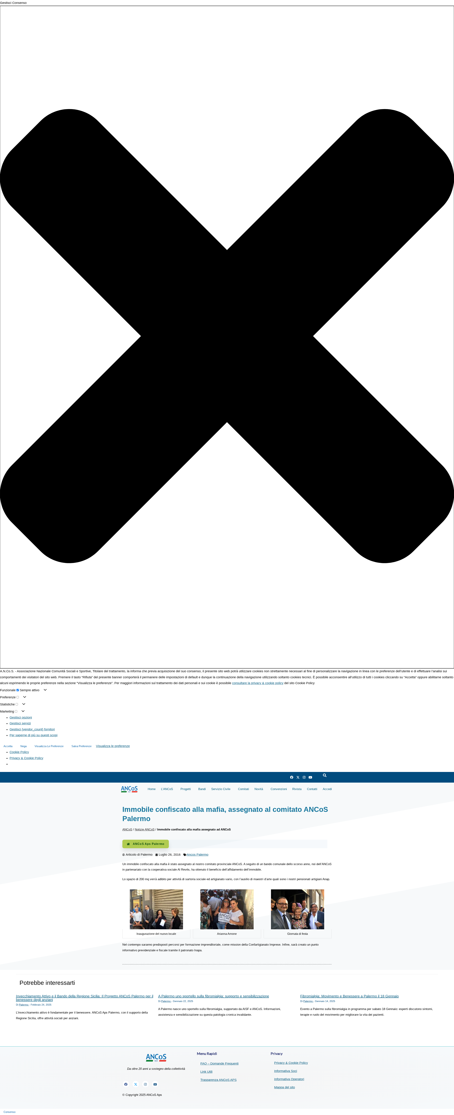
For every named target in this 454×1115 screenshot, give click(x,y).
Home (152, 789)
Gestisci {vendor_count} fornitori (32, 729)
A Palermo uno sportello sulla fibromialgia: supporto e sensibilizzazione (213, 996)
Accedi (327, 789)
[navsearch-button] (324, 775)
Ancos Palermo (197, 854)
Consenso (9, 1111)
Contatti (312, 789)
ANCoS (127, 829)
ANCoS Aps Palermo (148, 843)
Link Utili (206, 1071)
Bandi (202, 789)
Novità (258, 789)
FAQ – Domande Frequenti (219, 1063)
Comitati (243, 789)
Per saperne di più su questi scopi (33, 735)
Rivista (296, 789)
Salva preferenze (81, 746)
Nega (23, 746)
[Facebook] (291, 777)
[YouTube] (310, 777)
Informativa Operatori (289, 1079)
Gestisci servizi (20, 723)
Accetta (8, 746)
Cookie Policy (19, 752)
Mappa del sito (284, 1087)
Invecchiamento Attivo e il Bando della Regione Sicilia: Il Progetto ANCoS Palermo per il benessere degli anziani (84, 998)
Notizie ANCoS (144, 829)
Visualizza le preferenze (49, 746)
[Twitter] (298, 777)
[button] (227, 337)
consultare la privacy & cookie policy (257, 683)
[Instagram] (304, 777)
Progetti (186, 789)
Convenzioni (279, 789)
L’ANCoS (167, 789)
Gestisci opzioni (21, 717)
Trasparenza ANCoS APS (218, 1080)
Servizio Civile (220, 789)
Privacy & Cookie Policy (26, 758)
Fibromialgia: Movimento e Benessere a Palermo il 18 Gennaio (349, 996)
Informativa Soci (285, 1071)
